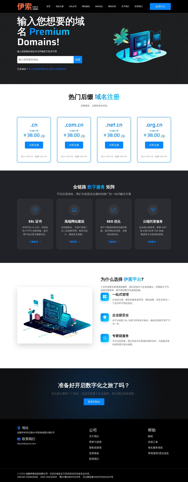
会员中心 (160, 6)
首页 (48, 6)
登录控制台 (94, 402)
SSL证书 (73, 6)
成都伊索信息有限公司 (37, 473)
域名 (58, 473)
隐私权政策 (95, 448)
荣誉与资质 (95, 442)
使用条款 (94, 453)
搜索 (77, 60)
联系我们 (138, 6)
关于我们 (125, 6)
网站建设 (86, 6)
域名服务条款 (155, 448)
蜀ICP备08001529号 (69, 477)
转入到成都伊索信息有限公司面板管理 (47, 69)
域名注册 (60, 6)
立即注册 (34, 145)
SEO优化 (99, 6)
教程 (150, 436)
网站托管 (112, 6)
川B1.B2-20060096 (27, 477)
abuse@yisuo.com (26, 443)
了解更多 (33, 241)
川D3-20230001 (48, 477)
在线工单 (153, 442)
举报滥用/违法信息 (158, 453)
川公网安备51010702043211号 (98, 477)
